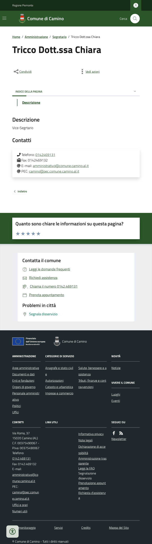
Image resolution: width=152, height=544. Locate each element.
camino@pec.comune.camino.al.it (54, 171)
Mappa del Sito (119, 527)
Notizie (116, 368)
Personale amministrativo (25, 396)
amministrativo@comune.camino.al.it (61, 165)
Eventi (115, 400)
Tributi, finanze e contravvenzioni (92, 383)
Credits (85, 527)
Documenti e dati (23, 374)
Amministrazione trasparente (92, 461)
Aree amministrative (25, 368)
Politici (16, 405)
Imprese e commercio (59, 393)
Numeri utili (19, 511)
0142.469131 (21, 458)
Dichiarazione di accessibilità (91, 449)
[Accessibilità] (12, 531)
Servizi (58, 527)
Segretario (59, 36)
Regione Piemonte (22, 5)
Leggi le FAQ (86, 468)
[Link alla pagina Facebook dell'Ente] (113, 433)
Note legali (85, 440)
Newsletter (118, 438)
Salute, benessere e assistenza (92, 371)
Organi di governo (23, 386)
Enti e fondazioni (23, 380)
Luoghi (115, 394)
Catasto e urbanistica (59, 386)
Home (16, 36)
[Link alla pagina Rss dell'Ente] (121, 433)
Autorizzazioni (54, 380)
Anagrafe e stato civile (59, 371)
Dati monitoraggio (24, 527)
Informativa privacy (91, 434)
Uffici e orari (20, 504)
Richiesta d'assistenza (92, 495)
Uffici (15, 412)
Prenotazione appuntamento (92, 485)
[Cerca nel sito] (133, 18)
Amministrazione (36, 36)
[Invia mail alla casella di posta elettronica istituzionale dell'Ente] (26, 477)
